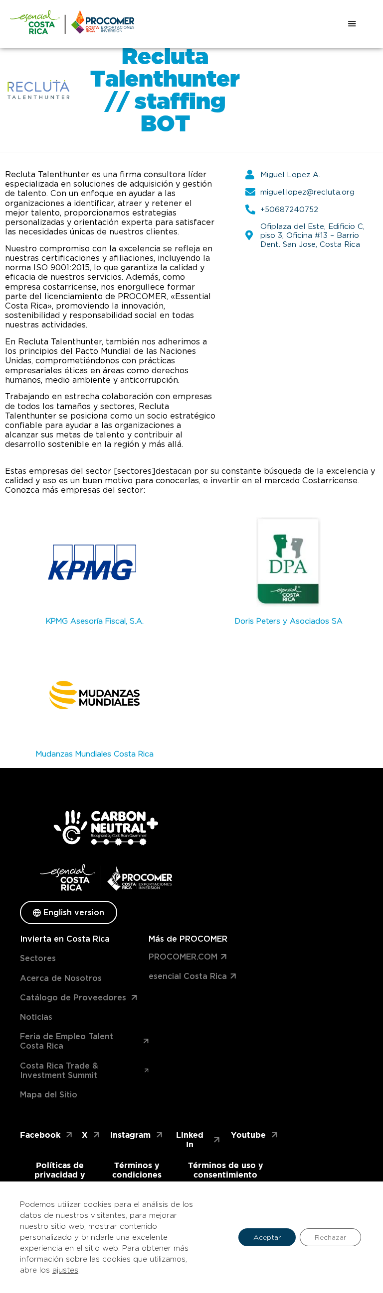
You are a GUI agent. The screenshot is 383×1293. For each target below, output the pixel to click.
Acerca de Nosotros (61, 978)
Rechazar (330, 1237)
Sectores (38, 958)
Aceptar (267, 1237)
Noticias (36, 1017)
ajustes (65, 1270)
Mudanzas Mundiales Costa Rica (95, 754)
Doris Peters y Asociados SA (289, 621)
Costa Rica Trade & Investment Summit (59, 1070)
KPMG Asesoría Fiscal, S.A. (95, 621)
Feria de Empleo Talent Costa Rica (66, 1041)
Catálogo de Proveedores (73, 997)
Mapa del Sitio (48, 1094)
